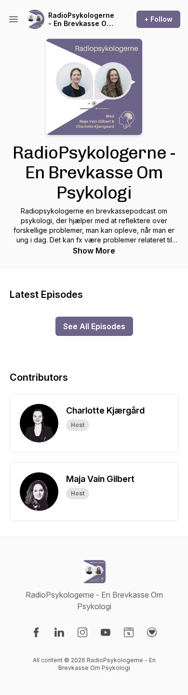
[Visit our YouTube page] (105, 632)
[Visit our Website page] (129, 632)
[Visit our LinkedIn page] (59, 632)
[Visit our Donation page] (152, 632)
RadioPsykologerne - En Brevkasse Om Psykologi (81, 19)
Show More (94, 250)
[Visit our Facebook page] (36, 632)
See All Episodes (94, 326)
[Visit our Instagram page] (82, 632)
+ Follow (158, 19)
